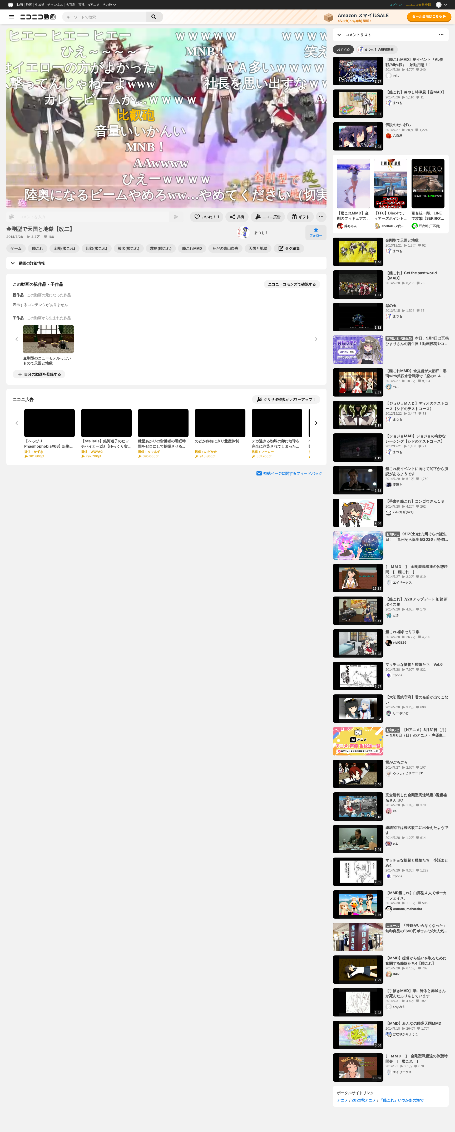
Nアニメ (94, 4)
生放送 (39, 4)
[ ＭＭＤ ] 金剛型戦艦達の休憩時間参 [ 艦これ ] (416, 1058)
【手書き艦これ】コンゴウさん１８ (414, 501)
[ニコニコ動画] (38, 16)
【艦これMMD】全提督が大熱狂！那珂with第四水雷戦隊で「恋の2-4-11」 (416, 373)
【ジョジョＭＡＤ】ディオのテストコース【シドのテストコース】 (416, 406)
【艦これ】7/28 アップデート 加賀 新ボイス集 (416, 602)
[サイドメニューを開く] (11, 17)
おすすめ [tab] (343, 49)
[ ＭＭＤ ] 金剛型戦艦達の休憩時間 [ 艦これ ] (416, 569)
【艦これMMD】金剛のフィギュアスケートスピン (353, 216)
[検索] (154, 17)
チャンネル (55, 4)
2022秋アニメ (364, 1100)
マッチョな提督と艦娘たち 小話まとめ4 (416, 863)
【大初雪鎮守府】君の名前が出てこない (416, 699)
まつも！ (261, 232)
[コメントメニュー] (441, 34)
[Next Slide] (316, 423)
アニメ (342, 1100)
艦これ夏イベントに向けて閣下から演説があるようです (416, 471)
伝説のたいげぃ (398, 124)
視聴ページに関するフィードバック (292, 473)
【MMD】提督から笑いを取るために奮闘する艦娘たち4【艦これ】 (416, 960)
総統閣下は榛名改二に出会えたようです (416, 830)
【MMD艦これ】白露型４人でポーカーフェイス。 (416, 895)
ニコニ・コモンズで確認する (292, 284)
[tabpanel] (391, 569)
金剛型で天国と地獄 (402, 240)
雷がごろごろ (396, 762)
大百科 (71, 4)
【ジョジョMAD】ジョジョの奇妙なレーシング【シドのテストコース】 (415, 438)
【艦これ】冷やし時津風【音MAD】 (415, 92)
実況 (81, 4)
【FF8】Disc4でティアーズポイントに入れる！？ (390, 216)
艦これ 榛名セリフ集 (402, 631)
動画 (20, 4)
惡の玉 (391, 305)
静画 (29, 4)
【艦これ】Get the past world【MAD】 (411, 275)
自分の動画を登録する (42, 374)
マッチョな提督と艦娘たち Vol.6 (414, 664)
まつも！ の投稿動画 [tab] (379, 49)
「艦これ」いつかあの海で (401, 1100)
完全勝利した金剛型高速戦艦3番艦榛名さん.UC (416, 797)
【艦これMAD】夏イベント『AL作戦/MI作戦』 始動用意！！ (414, 62)
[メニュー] (321, 217)
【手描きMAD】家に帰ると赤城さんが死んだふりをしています (415, 993)
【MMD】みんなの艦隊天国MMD (413, 1023)
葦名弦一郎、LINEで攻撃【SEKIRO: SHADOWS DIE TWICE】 (427, 216)
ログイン (395, 4)
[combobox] (104, 17)
